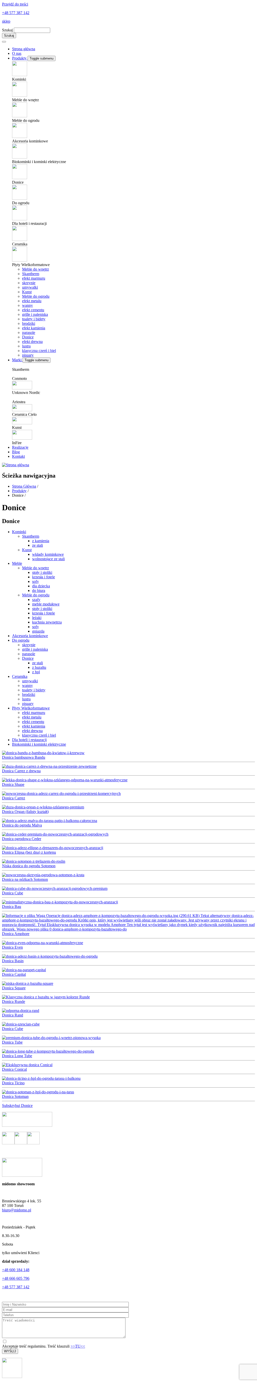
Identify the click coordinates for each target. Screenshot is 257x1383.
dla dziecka (41, 586)
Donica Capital (14, 974)
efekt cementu (33, 310)
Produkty (20, 58)
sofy (35, 581)
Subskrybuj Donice (17, 1105)
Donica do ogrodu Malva (22, 825)
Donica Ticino (13, 1083)
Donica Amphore (15, 934)
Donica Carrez (13, 798)
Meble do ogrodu (35, 296)
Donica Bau (11, 906)
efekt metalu (31, 301)
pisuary (28, 355)
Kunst (27, 292)
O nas (16, 53)
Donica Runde (13, 1001)
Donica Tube (12, 1042)
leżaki (36, 618)
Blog (16, 452)
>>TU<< (78, 1346)
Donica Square (14, 988)
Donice (28, 337)
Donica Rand (12, 1015)
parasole (28, 332)
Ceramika (19, 676)
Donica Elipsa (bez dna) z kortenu (29, 852)
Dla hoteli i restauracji (29, 740)
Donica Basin (13, 961)
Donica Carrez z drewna (21, 771)
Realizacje (20, 447)
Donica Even (12, 947)
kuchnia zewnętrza (47, 622)
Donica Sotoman (15, 1096)
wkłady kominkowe (48, 554)
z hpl (36, 672)
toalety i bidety (33, 319)
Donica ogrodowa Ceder (21, 839)
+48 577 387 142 (15, 13)
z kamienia (40, 541)
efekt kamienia (33, 328)
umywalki (30, 287)
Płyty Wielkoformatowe (31, 708)
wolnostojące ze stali (48, 559)
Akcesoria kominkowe (30, 636)
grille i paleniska (35, 314)
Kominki (19, 532)
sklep (6, 21)
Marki (17, 360)
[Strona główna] (15, 465)
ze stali (37, 545)
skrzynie (28, 283)
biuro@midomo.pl (16, 1210)
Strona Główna (24, 486)
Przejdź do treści (15, 4)
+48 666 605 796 (15, 1278)
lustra (26, 346)
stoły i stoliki (42, 572)
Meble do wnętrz (35, 269)
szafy (36, 599)
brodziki (28, 323)
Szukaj (7, 30)
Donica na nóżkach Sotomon (25, 879)
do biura (38, 590)
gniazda (38, 631)
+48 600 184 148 (15, 1270)
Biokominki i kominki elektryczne (39, 744)
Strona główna (23, 49)
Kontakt (18, 456)
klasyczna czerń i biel (39, 350)
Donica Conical (14, 1069)
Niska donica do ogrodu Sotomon (28, 866)
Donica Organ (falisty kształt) (25, 811)
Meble (17, 563)
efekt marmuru (33, 278)
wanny (27, 305)
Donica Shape (13, 784)
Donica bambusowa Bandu (23, 757)
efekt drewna (32, 341)
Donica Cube (12, 893)
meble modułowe (45, 604)
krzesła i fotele (43, 577)
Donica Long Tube (17, 1056)
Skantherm (30, 274)
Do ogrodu (20, 640)
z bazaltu (39, 667)
